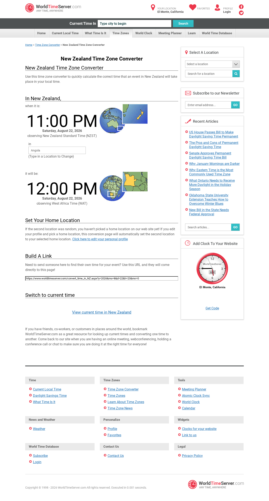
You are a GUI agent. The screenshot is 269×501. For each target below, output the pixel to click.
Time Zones (120, 33)
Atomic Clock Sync (196, 396)
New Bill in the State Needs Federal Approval (209, 212)
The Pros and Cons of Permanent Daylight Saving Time (213, 145)
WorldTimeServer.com (53, 7)
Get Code (212, 308)
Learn (192, 33)
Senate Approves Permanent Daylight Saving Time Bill (210, 155)
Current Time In (83, 23)
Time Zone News (120, 408)
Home (41, 33)
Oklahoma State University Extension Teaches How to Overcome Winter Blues (208, 199)
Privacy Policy (192, 456)
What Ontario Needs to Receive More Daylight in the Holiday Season (212, 185)
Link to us (189, 435)
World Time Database (217, 33)
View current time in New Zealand (101, 312)
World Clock (143, 33)
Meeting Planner (170, 33)
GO (235, 105)
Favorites (203, 8)
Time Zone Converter (47, 44)
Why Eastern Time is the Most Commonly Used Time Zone (211, 172)
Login (227, 11)
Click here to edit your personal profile (100, 239)
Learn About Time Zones (126, 402)
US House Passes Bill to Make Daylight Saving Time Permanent (213, 134)
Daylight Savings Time (50, 396)
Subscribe (40, 456)
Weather (39, 429)
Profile (112, 429)
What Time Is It (95, 33)
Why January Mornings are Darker (214, 164)
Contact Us (116, 456)
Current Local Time (65, 33)
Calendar (188, 408)
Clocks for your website (199, 429)
